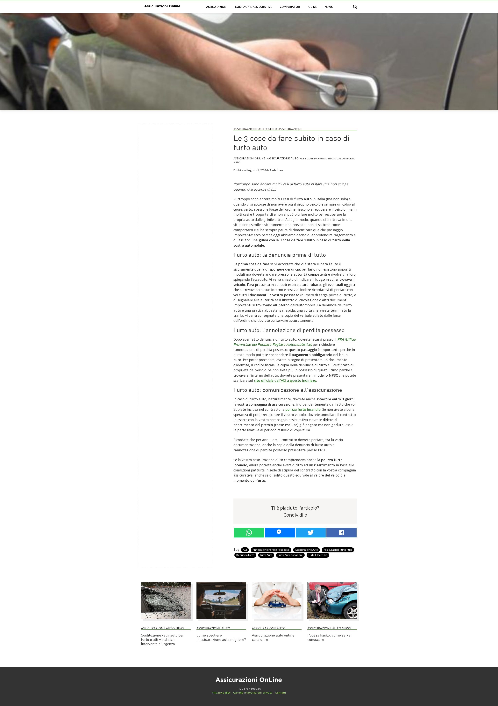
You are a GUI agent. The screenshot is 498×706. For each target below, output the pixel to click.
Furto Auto (266, 555)
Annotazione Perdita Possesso (271, 549)
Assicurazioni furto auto (338, 549)
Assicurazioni (216, 7)
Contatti (280, 692)
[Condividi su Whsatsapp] (249, 532)
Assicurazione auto (306, 549)
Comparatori (290, 7)
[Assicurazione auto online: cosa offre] (277, 621)
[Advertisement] (170, 185)
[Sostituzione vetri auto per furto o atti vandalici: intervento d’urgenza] (166, 621)
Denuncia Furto (245, 555)
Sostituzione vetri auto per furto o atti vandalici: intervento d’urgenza (162, 640)
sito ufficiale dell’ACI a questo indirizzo (285, 380)
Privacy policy (221, 692)
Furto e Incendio (318, 555)
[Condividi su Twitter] (311, 532)
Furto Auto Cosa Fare (290, 555)
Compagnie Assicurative (253, 7)
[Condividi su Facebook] (341, 532)
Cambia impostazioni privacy (253, 692)
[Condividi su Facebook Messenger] (280, 532)
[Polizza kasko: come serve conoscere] (332, 621)
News (329, 7)
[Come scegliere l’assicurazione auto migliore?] (221, 621)
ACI (245, 549)
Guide (312, 7)
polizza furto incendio (303, 409)
